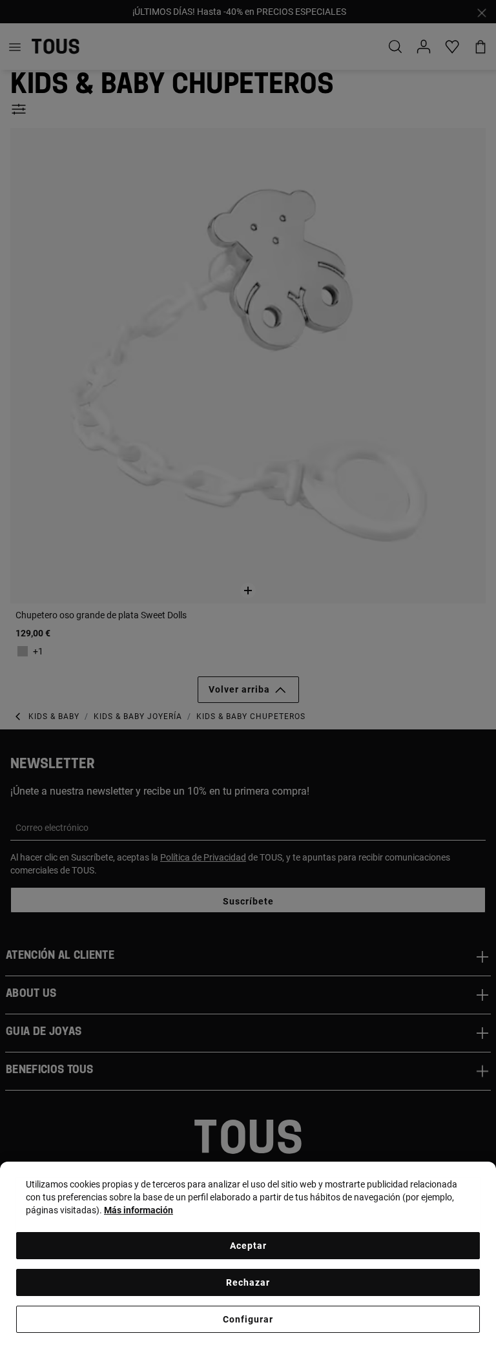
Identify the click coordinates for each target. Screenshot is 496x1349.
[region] (248, 1255)
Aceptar (248, 1245)
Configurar (248, 1319)
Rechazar (248, 1282)
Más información (138, 1210)
